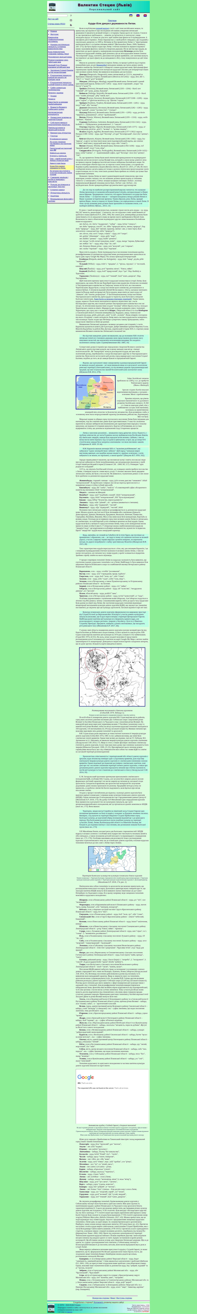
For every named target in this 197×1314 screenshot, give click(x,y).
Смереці (69, 1312)
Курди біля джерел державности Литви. (58, 167)
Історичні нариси (57, 190)
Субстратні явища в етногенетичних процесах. (59, 124)
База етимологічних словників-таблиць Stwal (58, 53)
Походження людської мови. (60, 57)
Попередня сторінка (100, 1298)
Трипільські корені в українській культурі (56, 129)
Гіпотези (54, 136)
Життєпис (54, 34)
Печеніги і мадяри (55, 93)
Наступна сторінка (124, 1298)
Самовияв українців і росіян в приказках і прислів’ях (58, 179)
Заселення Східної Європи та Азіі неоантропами (60, 71)
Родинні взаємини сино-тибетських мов (58, 61)
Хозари (53, 96)
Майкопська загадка (58, 153)
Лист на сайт (53, 19)
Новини (53, 31)
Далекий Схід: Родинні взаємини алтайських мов (59, 66)
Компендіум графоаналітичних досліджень (56, 39)
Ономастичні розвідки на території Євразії (59, 119)
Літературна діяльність (60, 193)
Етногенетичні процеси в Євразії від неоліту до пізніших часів (59, 77)
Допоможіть (99, 1302)
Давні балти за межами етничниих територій (112, 299)
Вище (112, 1298)
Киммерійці (101, 65)
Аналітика (54, 196)
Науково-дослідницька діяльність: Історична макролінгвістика (58, 47)
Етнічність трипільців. (58, 156)
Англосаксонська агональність (55, 113)
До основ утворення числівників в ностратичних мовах (60, 143)
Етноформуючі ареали (58, 139)
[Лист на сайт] (71, 20)
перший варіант (102, 28)
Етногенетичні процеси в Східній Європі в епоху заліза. (61, 84)
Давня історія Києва (57, 163)
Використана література (60, 133)
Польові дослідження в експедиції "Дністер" (59, 186)
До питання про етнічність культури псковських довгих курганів (61, 172)
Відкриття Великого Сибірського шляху (57, 108)
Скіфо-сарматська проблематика (57, 89)
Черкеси (51, 99)
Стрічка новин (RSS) (56, 24)
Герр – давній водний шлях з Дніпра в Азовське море (61, 159)
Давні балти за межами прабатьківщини (58, 103)
